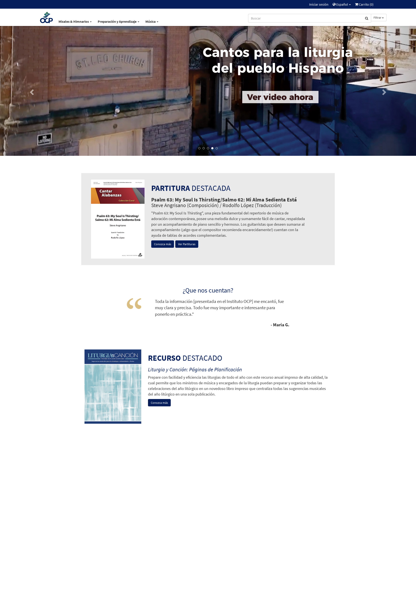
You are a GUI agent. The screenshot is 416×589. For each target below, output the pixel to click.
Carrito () (366, 4)
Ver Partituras (186, 244)
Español (342, 4)
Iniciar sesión (318, 4)
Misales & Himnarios (73, 21)
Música (150, 21)
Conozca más (162, 244)
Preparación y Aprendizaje (117, 21)
